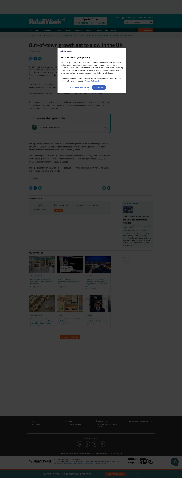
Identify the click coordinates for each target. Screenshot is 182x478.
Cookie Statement (91, 81)
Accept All (98, 87)
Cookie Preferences (80, 87)
